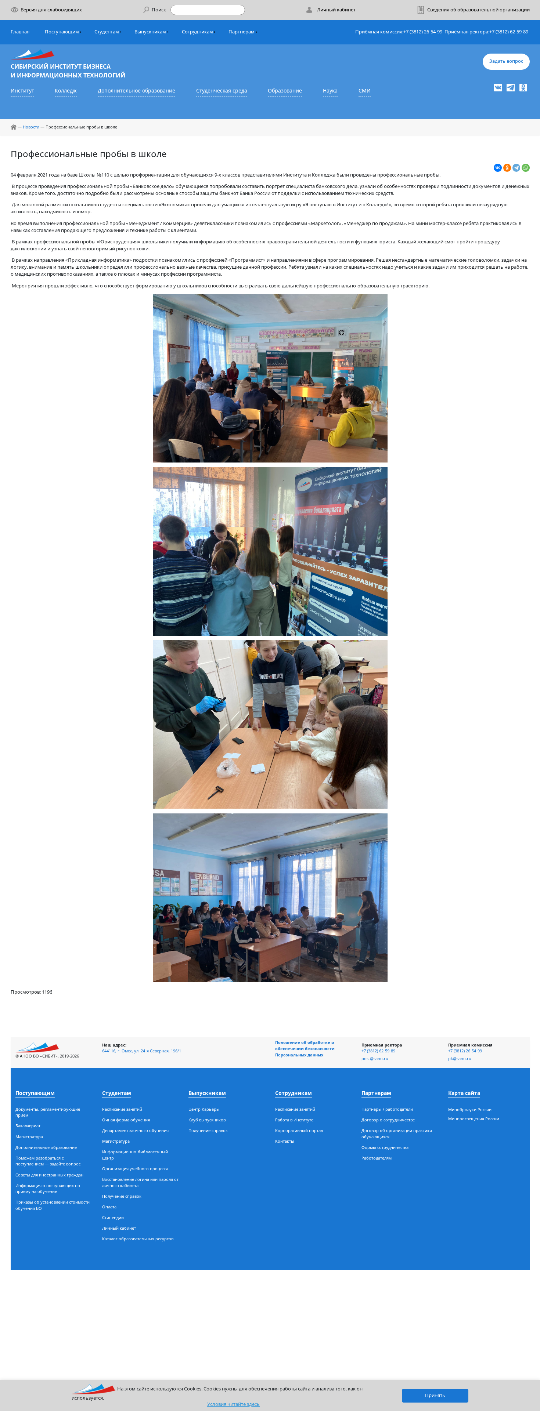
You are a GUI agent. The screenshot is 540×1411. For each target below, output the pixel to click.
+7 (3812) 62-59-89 (508, 32)
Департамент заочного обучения (135, 1130)
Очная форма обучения (126, 1119)
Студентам (106, 32)
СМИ (365, 90)
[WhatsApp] (526, 168)
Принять (435, 1395)
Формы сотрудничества (384, 1147)
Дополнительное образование (136, 90)
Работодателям (376, 1158)
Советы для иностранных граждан (49, 1175)
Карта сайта (464, 1092)
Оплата (109, 1206)
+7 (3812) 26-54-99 (422, 32)
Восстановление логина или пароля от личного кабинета (140, 1182)
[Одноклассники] (507, 168)
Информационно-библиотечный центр (135, 1155)
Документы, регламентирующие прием (47, 1112)
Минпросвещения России (473, 1118)
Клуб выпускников (207, 1119)
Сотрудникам (197, 32)
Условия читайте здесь (233, 1404)
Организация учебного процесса (135, 1168)
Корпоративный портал (299, 1130)
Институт (22, 90)
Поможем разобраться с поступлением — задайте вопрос (47, 1161)
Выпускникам (150, 32)
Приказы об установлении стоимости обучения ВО (52, 1205)
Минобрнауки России (470, 1109)
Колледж (66, 90)
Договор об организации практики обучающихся (396, 1133)
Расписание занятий (122, 1109)
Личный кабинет (119, 1228)
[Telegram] (516, 168)
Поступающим (62, 32)
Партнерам (241, 32)
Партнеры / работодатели (387, 1109)
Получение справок (121, 1196)
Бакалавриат (27, 1125)
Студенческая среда (221, 90)
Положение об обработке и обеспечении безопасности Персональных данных (305, 1048)
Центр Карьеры (204, 1109)
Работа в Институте (294, 1119)
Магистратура (29, 1136)
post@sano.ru (374, 1058)
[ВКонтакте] (498, 168)
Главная (20, 32)
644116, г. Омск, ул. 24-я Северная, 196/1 (141, 1050)
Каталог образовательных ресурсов (137, 1238)
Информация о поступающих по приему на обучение (47, 1188)
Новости (31, 127)
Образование (285, 90)
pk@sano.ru (459, 1058)
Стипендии (113, 1217)
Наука (330, 90)
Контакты (284, 1141)
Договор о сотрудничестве (388, 1119)
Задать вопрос (506, 61)
